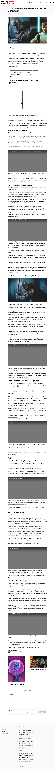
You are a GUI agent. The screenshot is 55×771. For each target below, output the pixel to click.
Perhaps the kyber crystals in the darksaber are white (21, 570)
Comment (10, 694)
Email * (27, 710)
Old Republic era (42, 123)
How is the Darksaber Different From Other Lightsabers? (24, 70)
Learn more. (20, 48)
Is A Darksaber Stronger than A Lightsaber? (20, 72)
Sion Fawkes (14, 650)
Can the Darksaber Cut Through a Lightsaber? (21, 74)
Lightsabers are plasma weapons (16, 383)
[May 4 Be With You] (8, 2)
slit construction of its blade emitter (37, 142)
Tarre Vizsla (24, 181)
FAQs (11, 76)
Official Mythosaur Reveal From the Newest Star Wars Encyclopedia (26, 755)
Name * (11, 710)
